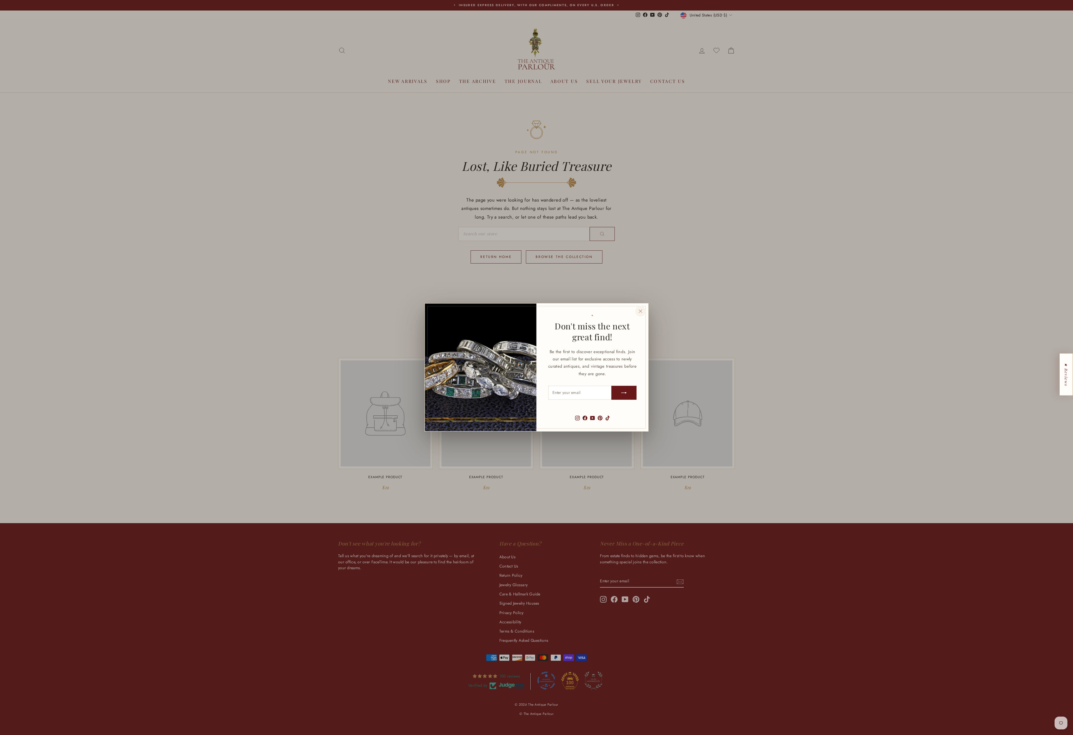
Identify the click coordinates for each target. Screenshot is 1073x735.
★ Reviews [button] (1066, 374)
